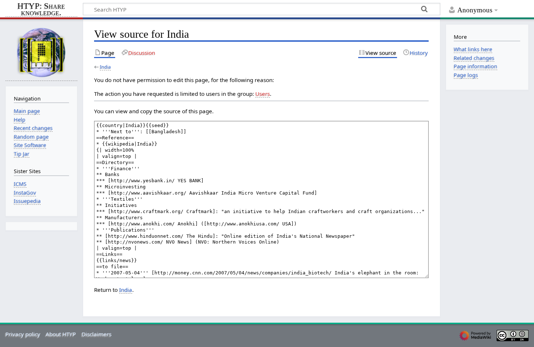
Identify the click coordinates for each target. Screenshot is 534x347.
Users (262, 93)
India (105, 67)
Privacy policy (22, 334)
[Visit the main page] (41, 52)
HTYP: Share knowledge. (41, 10)
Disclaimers (97, 334)
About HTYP (61, 334)
